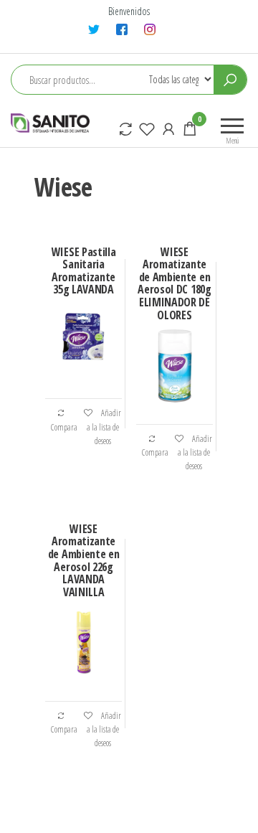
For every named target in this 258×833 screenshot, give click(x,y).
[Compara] (125, 128)
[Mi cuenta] (168, 128)
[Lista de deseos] (147, 128)
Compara (64, 427)
